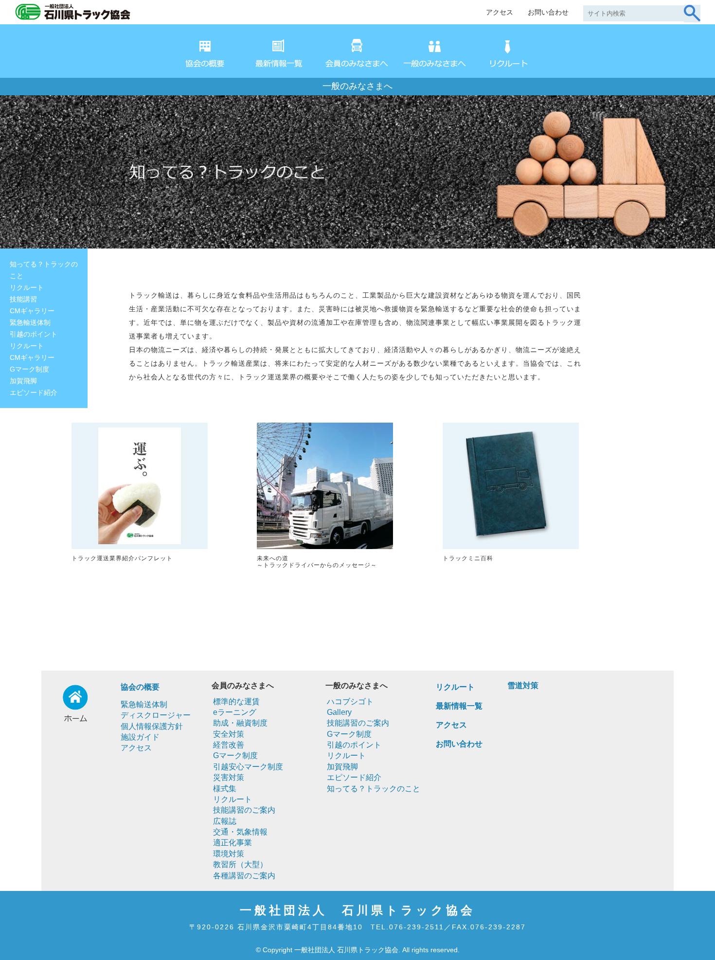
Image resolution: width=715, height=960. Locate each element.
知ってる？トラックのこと (44, 270)
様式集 (224, 788)
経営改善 (228, 745)
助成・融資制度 (240, 723)
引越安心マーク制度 (248, 767)
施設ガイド (140, 737)
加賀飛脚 (23, 381)
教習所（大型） (240, 864)
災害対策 (228, 777)
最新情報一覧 (459, 706)
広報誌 (224, 821)
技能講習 (23, 299)
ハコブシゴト (350, 701)
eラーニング (234, 712)
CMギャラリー (32, 311)
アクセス (499, 12)
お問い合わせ (548, 12)
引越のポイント (33, 334)
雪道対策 (522, 685)
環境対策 (228, 854)
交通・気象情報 (240, 832)
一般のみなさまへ (357, 86)
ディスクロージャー (156, 715)
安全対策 (228, 734)
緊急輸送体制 (30, 322)
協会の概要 (140, 687)
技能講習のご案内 (244, 810)
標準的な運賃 (236, 701)
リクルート (27, 287)
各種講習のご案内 (244, 875)
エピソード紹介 (33, 392)
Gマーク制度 (29, 369)
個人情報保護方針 (152, 726)
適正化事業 (232, 842)
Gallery (339, 712)
